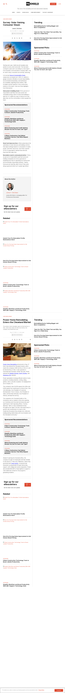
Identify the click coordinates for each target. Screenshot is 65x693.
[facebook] (12, 38)
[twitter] (17, 38)
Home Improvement (35, 12)
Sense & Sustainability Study (17, 75)
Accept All (59, 690)
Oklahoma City (7, 375)
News (13, 12)
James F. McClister (17, 28)
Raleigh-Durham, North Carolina (18, 373)
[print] (30, 38)
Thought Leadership (47, 12)
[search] (6, 4)
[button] (4, 4)
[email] (21, 38)
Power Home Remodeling (10, 364)
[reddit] (19, 38)
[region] (32, 690)
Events (18, 12)
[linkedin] (14, 38)
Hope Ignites (14, 463)
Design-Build (25, 12)
